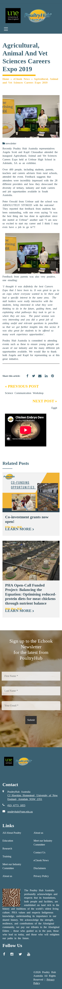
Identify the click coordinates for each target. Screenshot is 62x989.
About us (7, 876)
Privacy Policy (41, 876)
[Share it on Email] (39, 378)
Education (7, 840)
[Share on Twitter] (32, 378)
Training (6, 856)
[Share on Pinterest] (51, 378)
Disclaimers (40, 868)
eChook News (21, 79)
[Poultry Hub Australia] (28, 15)
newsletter (11, 143)
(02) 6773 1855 (16, 805)
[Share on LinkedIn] (45, 378)
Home (5, 79)
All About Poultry (11, 832)
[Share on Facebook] (26, 378)
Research (7, 848)
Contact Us (39, 852)
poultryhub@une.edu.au (20, 811)
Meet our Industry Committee (11, 866)
